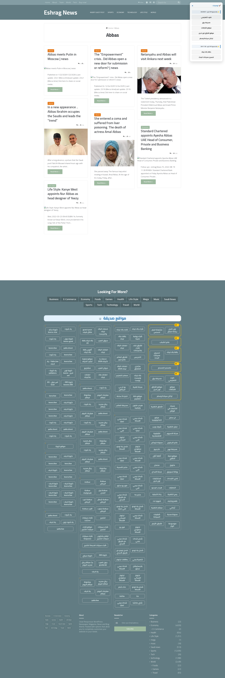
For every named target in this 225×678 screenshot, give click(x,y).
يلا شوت (103, 387)
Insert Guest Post (97, 12)
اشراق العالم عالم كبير (122, 358)
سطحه (87, 482)
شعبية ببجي (137, 559)
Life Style (143, 12)
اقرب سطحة (87, 508)
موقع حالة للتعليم (137, 397)
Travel (126, 305)
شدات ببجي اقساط (137, 419)
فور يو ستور (122, 485)
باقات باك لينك (122, 338)
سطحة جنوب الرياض (103, 510)
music (156, 299)
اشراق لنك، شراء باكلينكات (137, 348)
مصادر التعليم (122, 375)
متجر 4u (137, 494)
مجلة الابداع (157, 472)
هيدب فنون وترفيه (138, 407)
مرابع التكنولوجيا (157, 419)
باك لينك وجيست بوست (137, 378)
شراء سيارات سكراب (87, 519)
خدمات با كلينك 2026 (103, 360)
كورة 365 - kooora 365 (68, 383)
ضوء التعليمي (172, 379)
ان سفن (172, 417)
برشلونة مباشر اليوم (87, 583)
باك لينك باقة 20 (87, 342)
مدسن (156, 465)
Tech (75, 2)
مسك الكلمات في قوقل (172, 408)
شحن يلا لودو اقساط (122, 448)
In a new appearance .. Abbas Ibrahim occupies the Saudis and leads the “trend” (64, 113)
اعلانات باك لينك (102, 376)
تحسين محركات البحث (157, 355)
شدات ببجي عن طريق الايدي (122, 497)
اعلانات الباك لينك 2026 (122, 367)
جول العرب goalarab (103, 564)
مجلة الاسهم (172, 433)
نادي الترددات (172, 478)
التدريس (137, 357)
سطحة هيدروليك (87, 492)
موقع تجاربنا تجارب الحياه (87, 360)
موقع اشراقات (172, 388)
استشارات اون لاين (157, 480)
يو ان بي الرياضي (122, 388)
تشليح (103, 518)
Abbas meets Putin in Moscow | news (62, 56)
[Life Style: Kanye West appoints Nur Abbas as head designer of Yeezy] (66, 208)
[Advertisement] (112, 258)
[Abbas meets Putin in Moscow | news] (66, 68)
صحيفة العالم (122, 405)
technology (132, 12)
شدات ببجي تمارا (122, 420)
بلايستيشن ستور (137, 567)
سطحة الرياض (103, 482)
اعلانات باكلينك (87, 376)
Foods (98, 299)
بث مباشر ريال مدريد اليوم (87, 564)
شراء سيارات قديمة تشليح (95, 545)
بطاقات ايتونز (122, 559)
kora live (52, 395)
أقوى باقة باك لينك (87, 351)
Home (47, 2)
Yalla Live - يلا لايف (52, 363)
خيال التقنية (172, 426)
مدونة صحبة (172, 514)
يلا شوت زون (68, 522)
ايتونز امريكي (122, 438)
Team (61, 2)
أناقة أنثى (157, 456)
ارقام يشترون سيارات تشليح (103, 537)
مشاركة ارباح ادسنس (157, 331)
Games (108, 299)
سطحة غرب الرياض (87, 501)
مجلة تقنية (137, 387)
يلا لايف (95, 571)
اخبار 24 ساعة (122, 396)
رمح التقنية (172, 494)
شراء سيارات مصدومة (87, 537)
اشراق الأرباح (157, 523)
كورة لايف (68, 402)
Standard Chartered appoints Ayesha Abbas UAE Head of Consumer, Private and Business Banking (157, 140)
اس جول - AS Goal (52, 383)
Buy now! (82, 2)
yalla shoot (87, 388)
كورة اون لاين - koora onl (68, 373)
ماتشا (122, 596)
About (54, 2)
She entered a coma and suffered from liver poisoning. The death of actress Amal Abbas (110, 125)
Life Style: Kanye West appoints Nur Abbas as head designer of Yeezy (63, 193)
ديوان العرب (103, 368)
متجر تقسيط (122, 467)
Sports (111, 12)
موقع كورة (60, 446)
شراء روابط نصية (137, 338)
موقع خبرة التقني (172, 457)
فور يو (122, 527)
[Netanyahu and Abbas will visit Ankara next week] (159, 80)
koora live (53, 348)
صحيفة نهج (172, 449)
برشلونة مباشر (87, 396)
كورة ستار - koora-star (53, 331)
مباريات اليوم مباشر (103, 396)
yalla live (95, 600)
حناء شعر (122, 587)
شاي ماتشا (137, 603)
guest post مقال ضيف (87, 331)
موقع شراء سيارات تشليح (87, 528)
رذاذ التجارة (156, 494)
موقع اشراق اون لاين (157, 388)
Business (53, 299)
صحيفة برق (157, 378)
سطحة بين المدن (103, 492)
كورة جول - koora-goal (68, 340)
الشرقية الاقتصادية (156, 435)
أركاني (172, 507)
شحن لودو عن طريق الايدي (122, 552)
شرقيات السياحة (156, 516)
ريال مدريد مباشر (103, 405)
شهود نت (157, 501)
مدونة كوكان (157, 442)
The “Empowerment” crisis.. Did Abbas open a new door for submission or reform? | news (111, 61)
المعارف (172, 487)
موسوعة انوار (172, 525)
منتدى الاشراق (137, 367)
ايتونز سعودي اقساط (137, 449)
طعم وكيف (172, 501)
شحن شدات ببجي (137, 540)
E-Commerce (69, 299)
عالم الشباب (165, 342)
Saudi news (170, 299)
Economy (120, 12)
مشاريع (87, 368)
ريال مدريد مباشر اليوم (103, 583)
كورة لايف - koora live (68, 485)
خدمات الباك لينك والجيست (103, 331)
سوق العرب (103, 340)
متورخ (172, 465)
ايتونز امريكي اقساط (122, 518)
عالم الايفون (172, 442)
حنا (137, 596)
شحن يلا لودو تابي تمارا (122, 507)
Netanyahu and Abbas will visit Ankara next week (158, 56)
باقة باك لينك (172, 352)
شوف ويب (156, 426)
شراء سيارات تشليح (103, 528)
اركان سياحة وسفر (164, 396)
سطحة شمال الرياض (103, 501)
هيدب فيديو (157, 487)
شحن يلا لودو (137, 550)
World (68, 2)
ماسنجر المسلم (164, 368)
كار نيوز (157, 449)
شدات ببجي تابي (122, 429)
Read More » (55, 89)
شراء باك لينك (137, 329)
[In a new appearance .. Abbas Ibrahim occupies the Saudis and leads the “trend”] (66, 142)
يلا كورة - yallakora (53, 372)
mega (146, 299)
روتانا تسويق (172, 472)
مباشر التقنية (157, 507)
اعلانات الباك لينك (122, 347)
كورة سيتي (87, 555)
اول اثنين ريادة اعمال (172, 330)
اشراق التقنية (157, 406)
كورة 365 (103, 555)
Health (120, 299)
